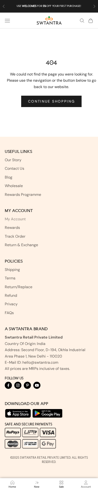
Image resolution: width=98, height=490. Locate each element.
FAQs (9, 312)
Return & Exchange (21, 244)
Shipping (12, 269)
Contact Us (14, 168)
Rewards (12, 227)
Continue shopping (51, 101)
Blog (8, 177)
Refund (11, 295)
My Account (15, 219)
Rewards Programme (23, 194)
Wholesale (14, 185)
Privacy (11, 304)
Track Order (15, 236)
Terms (10, 278)
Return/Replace (18, 286)
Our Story (13, 159)
